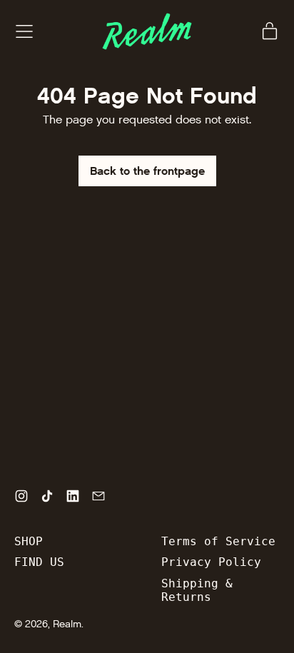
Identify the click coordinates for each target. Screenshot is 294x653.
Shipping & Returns (197, 590)
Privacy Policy (211, 562)
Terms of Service (218, 541)
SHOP (28, 541)
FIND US (39, 562)
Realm (67, 624)
